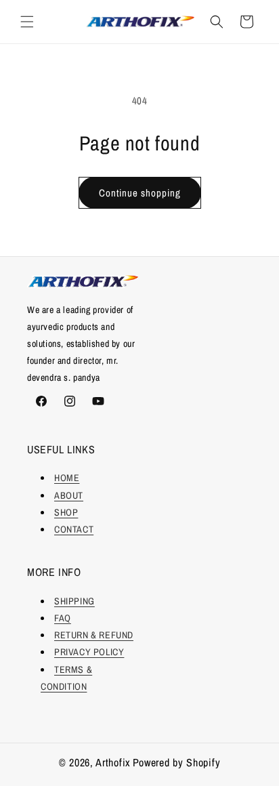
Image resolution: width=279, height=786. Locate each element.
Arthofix (113, 762)
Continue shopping (140, 193)
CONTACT (73, 529)
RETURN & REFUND (93, 635)
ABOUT (68, 495)
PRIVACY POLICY (89, 652)
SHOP (66, 512)
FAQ (62, 618)
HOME (66, 478)
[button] (27, 22)
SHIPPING (74, 601)
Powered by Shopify (177, 762)
